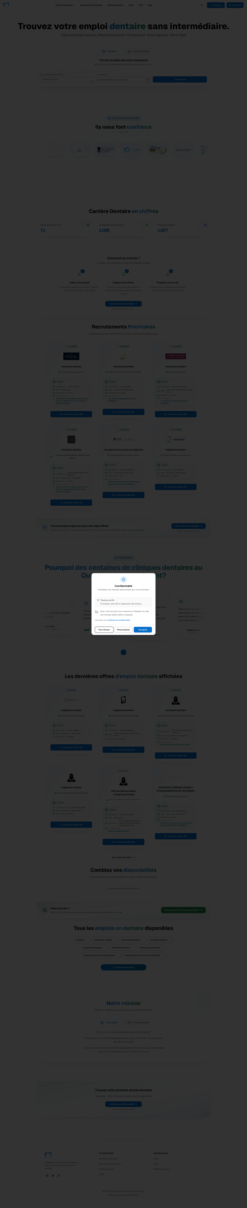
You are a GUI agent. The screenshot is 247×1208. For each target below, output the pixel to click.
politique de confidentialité (119, 620)
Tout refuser (104, 629)
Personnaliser (123, 629)
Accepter (142, 629)
